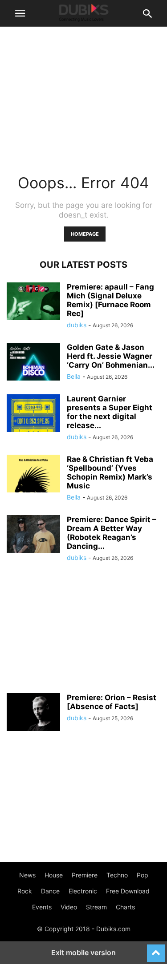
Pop (142, 875)
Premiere (85, 875)
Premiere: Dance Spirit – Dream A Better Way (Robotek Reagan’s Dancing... (111, 533)
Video (69, 907)
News (27, 875)
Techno (117, 875)
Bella (74, 376)
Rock (24, 891)
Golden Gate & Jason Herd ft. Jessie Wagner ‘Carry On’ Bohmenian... (111, 356)
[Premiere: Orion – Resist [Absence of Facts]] (33, 713)
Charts (125, 907)
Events (42, 907)
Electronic (83, 891)
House (54, 875)
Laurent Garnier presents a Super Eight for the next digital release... (109, 412)
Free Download (128, 891)
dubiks (76, 325)
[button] (20, 13)
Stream (96, 907)
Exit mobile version (83, 952)
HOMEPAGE (85, 234)
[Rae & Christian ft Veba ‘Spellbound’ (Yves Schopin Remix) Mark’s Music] (33, 475)
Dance (50, 891)
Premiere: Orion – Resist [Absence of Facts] (111, 702)
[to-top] (156, 949)
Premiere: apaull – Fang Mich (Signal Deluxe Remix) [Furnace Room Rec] (110, 300)
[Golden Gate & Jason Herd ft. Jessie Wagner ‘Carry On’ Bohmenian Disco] (33, 363)
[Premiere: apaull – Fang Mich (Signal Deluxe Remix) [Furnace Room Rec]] (33, 302)
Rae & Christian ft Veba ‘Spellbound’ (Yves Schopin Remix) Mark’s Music (110, 472)
